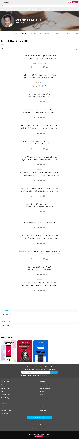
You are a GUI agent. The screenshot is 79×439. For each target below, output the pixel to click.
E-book (33, 33)
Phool (39, 63)
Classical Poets (6, 318)
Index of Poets (6, 310)
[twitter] (36, 428)
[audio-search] (76, 6)
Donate (69, 2)
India (29, 22)
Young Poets (5, 325)
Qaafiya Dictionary (6, 388)
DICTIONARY (38, 9)
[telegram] (47, 428)
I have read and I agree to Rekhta (35, 375)
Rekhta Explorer (44, 397)
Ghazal (13, 33)
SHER (33, 9)
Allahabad (25, 22)
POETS (29, 9)
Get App (75, 2)
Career (41, 394)
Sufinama (42, 406)
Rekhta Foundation (45, 384)
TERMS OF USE (40, 434)
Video (58, 33)
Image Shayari (45, 33)
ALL (4, 33)
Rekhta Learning (44, 410)
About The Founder (45, 388)
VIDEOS (44, 9)
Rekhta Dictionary (6, 410)
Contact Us (43, 391)
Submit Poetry (5, 397)
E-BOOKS (49, 9)
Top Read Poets (6, 314)
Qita (67, 33)
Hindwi (3, 406)
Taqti (2, 391)
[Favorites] (36, 19)
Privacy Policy (44, 375)
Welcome (42, 82)
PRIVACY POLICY (32, 434)
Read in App (39, 436)
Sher (23, 33)
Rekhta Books (5, 413)
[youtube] (39, 428)
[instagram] (43, 428)
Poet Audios (5, 329)
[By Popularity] (76, 49)
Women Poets (6, 321)
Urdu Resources (5, 394)
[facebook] (32, 428)
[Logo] (7, 2)
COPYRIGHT (47, 434)
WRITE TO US (41, 417)
